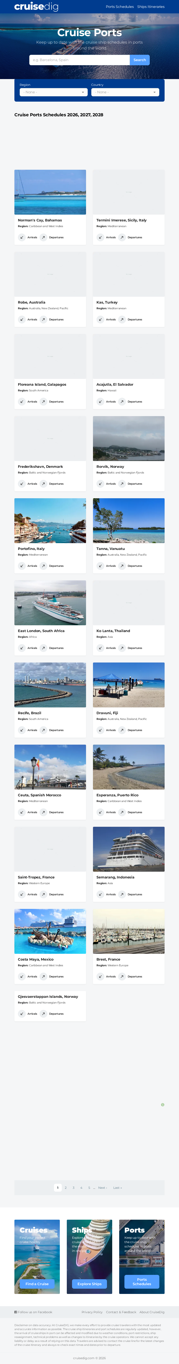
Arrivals (32, 237)
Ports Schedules (120, 7)
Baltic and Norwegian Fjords (47, 472)
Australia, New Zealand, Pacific (48, 308)
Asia (110, 636)
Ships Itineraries (151, 7)
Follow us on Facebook (34, 1312)
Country (97, 85)
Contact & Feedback (121, 1312)
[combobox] (54, 92)
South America (38, 390)
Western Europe (39, 883)
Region (25, 85)
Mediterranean (117, 226)
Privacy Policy (92, 1312)
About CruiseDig (152, 1312)
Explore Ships (89, 1284)
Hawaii (112, 390)
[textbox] (50, 92)
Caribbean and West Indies (46, 226)
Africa (33, 636)
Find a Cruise (37, 1284)
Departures (56, 237)
